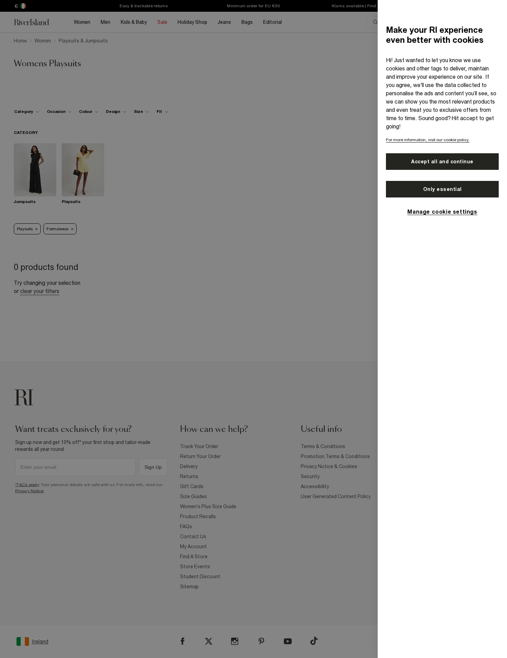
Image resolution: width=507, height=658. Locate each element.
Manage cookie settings (442, 212)
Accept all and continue (442, 161)
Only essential (442, 189)
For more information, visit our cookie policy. (427, 139)
